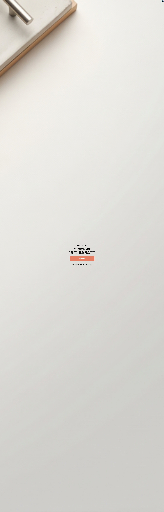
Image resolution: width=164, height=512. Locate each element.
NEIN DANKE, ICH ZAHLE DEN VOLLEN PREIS (82, 264)
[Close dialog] (162, 2)
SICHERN (82, 258)
